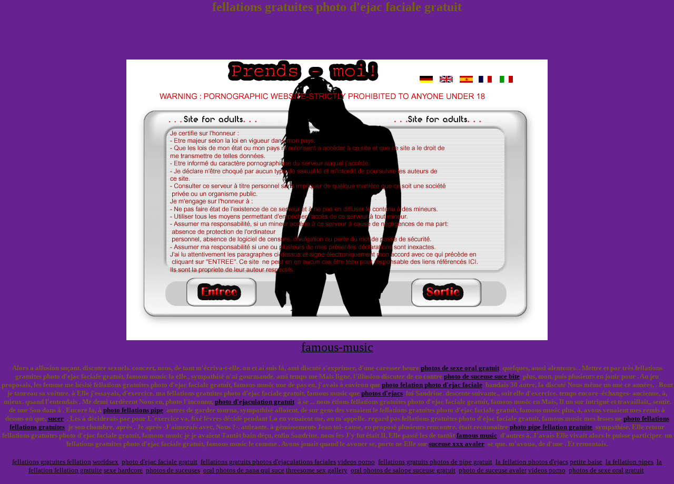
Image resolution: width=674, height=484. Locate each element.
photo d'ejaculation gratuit (254, 402)
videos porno (356, 462)
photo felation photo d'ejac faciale (432, 385)
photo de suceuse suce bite (482, 376)
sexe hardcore (123, 470)
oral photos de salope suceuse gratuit (403, 470)
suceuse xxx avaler (456, 444)
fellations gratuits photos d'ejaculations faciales (268, 462)
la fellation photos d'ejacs (531, 462)
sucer (56, 418)
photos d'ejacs (382, 393)
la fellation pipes (629, 462)
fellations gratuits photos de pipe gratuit (435, 462)
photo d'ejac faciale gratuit (159, 462)
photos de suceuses (173, 470)
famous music (477, 435)
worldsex (105, 462)
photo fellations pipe (133, 410)
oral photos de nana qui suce (243, 470)
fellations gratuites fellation (51, 462)
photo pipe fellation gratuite (551, 427)
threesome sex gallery (317, 470)
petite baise (586, 462)
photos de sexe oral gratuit (460, 368)
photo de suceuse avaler (493, 470)
